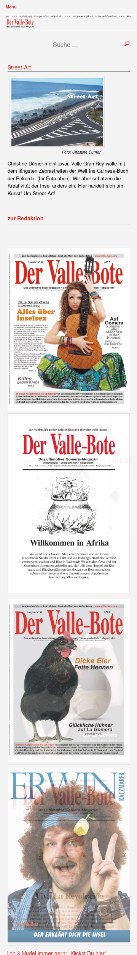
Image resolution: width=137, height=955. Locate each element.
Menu (11, 7)
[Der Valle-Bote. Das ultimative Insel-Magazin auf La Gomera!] (68, 22)
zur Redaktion (26, 218)
